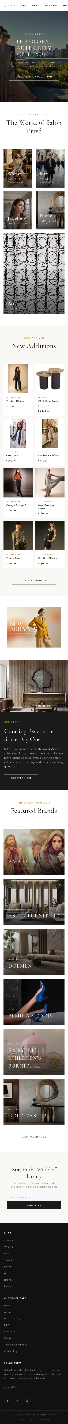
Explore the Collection (34, 77)
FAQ (7, 1325)
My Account (11, 1305)
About (8, 1312)
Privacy (32, 1419)
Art (6, 1273)
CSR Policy (10, 1351)
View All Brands (34, 1137)
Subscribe (34, 1205)
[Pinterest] (27, 1401)
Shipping (9, 1331)
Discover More (21, 778)
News (7, 1286)
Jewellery (50, 5)
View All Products (34, 580)
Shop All (9, 1240)
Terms (21, 1419)
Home (8, 1266)
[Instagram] (17, 1401)
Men (34, 5)
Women (21, 5)
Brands (8, 1279)
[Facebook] (7, 1401)
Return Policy (12, 1318)
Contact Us (10, 1338)
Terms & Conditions (15, 1344)
